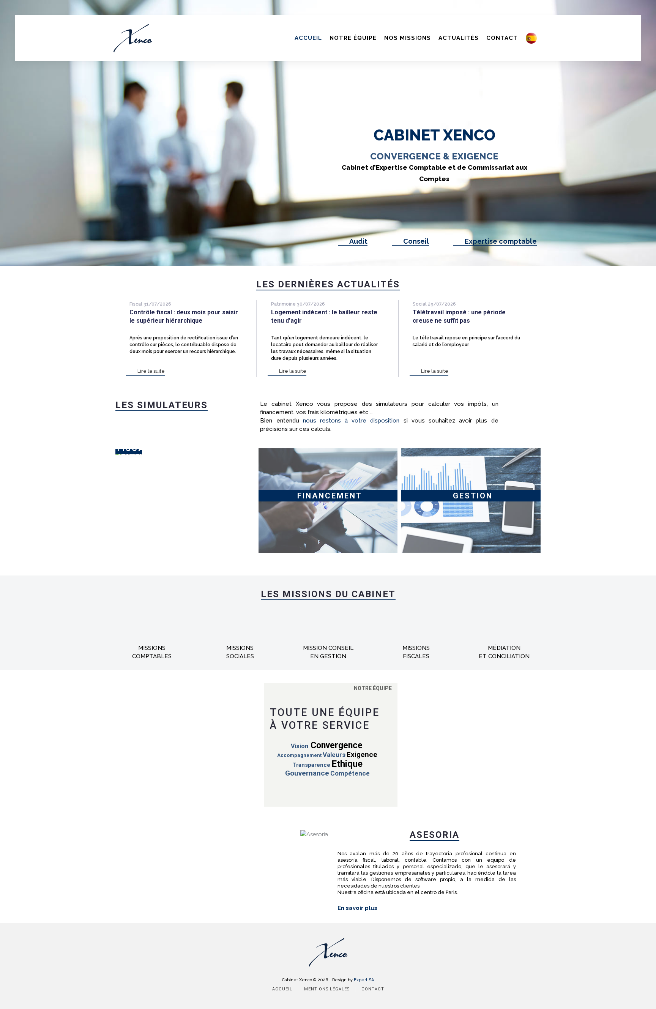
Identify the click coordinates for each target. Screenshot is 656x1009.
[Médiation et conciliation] (504, 640)
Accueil (308, 38)
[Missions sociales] (239, 640)
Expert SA (364, 979)
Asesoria (434, 834)
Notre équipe (353, 38)
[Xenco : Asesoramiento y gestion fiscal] (531, 34)
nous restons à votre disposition (351, 420)
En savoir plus (357, 908)
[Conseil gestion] (328, 640)
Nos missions (407, 38)
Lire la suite (151, 371)
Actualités (458, 38)
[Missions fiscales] (416, 640)
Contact (502, 38)
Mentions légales (327, 989)
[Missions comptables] (151, 640)
